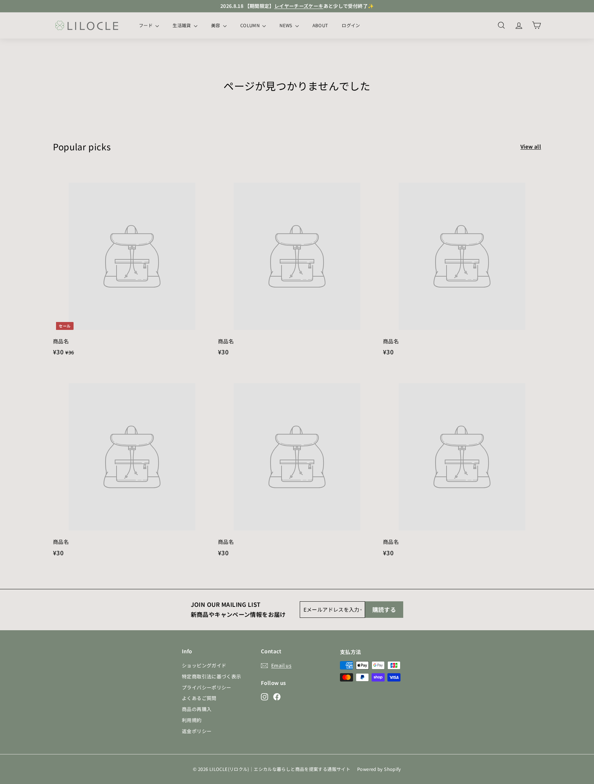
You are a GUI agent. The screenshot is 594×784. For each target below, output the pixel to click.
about (320, 25)
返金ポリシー (196, 731)
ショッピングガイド (204, 665)
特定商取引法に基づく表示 (211, 676)
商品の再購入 (196, 709)
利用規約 (192, 720)
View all (530, 146)
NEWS (286, 25)
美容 (216, 25)
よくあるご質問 (199, 698)
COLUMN (250, 25)
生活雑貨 (182, 25)
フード (146, 25)
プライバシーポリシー (206, 687)
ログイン (351, 25)
